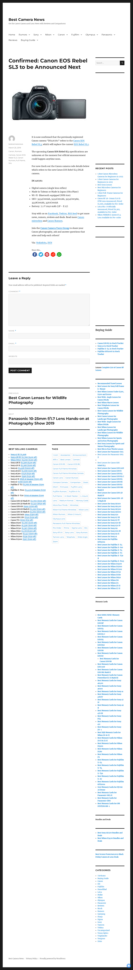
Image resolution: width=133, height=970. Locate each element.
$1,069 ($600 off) (37, 512)
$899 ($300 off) (31, 515)
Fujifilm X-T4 (74, 491)
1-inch (55, 455)
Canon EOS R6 (74, 464)
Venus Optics (103, 933)
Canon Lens (58, 478)
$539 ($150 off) (29, 536)
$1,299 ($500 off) (37, 509)
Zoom (55, 541)
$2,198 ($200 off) (28, 465)
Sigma (100, 919)
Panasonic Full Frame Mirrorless (66, 523)
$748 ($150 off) (28, 474)
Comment (14, 291)
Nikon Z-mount (74, 514)
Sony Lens (69, 532)
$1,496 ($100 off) (29, 525)
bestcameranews (16, 144)
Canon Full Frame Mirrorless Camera (68, 473)
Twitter (63, 213)
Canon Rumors (54, 221)
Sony (36, 34)
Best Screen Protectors (104, 854)
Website (13, 356)
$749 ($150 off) (31, 517)
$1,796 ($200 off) (29, 523)
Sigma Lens (77, 528)
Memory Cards (82, 501)
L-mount (84, 496)
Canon (61, 34)
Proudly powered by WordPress (52, 959)
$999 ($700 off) (31, 506)
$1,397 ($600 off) (29, 528)
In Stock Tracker (71, 496)
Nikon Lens (83, 510)
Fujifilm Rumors (59, 491)
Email (12, 343)
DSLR (55, 487)
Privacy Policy (31, 959)
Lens (55, 501)
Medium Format (66, 501)
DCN (50, 242)
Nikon (48, 34)
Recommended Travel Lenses (110, 383)
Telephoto (70, 537)
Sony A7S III (57, 532)
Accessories (65, 455)
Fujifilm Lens (76, 487)
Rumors (23, 34)
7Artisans (102, 876)
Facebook (53, 213)
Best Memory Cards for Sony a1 (110, 691)
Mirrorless (74, 505)
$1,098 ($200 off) (29, 471)
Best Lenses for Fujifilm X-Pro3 (111, 561)
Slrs (10, 163)
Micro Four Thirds (60, 505)
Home (12, 34)
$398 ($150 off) (28, 476)
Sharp (100, 917)
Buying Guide (28, 40)
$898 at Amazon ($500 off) (31, 479)
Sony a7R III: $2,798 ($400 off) (24, 457)
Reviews (13, 40)
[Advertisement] (110, 115)
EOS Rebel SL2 (81, 144)
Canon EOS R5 (59, 464)
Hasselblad (102, 889)
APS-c (55, 460)
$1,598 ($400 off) (28, 463)
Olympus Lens (59, 519)
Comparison (75, 482)
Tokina (100, 928)
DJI (99, 884)
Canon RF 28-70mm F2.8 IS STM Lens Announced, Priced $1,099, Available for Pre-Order (110, 201)
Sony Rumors (81, 532)
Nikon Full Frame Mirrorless (64, 510)
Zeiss (100, 941)
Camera (12, 155)
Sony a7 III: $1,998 (18, 454)
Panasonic (107, 34)
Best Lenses (65, 460)
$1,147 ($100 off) (30, 534)
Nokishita (41, 242)
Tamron (101, 925)
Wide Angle (83, 537)
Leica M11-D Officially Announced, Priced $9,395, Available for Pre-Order (109, 209)
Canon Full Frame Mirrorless (65, 469)
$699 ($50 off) (26, 520)
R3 (110, 474)
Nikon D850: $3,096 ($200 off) (24, 460)
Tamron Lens (58, 537)
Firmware (64, 487)
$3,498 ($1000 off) (26, 468)
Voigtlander (102, 936)
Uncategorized (104, 930)
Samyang (101, 914)
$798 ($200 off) (25, 482)
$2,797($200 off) (28, 531)
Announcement (79, 455)
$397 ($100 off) (29, 539)
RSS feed (72, 213)
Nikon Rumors (59, 514)
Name (12, 331)
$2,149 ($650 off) (38, 504)
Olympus (90, 34)
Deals (85, 482)
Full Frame (20, 160)
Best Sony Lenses (105, 185)
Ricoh (100, 908)
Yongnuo (101, 938)
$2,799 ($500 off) (38, 501)
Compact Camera (60, 482)
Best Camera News (27, 19)
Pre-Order (57, 528)
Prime (66, 528)
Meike (100, 895)
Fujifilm (75, 34)
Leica (100, 892)
